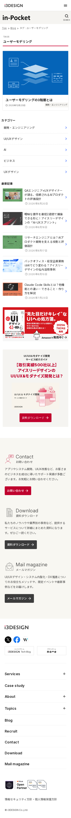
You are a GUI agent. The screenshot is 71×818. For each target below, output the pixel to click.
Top (4, 28)
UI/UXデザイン (13, 138)
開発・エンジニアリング (19, 127)
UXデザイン (11, 172)
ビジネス (9, 160)
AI (5, 149)
